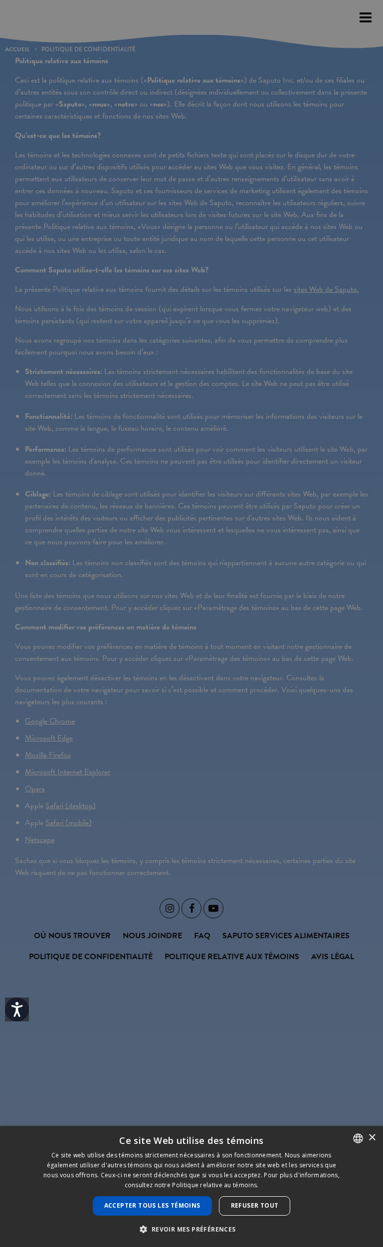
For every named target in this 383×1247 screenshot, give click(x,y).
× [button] (372, 1137)
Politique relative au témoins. (215, 1185)
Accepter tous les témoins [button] (152, 1205)
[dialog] (191, 1186)
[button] (191, 1229)
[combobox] (358, 1138)
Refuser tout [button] (255, 1205)
